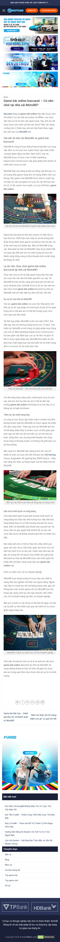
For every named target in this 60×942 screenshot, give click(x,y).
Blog (6, 97)
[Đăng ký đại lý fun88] (30, 25)
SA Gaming (50, 454)
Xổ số (7, 885)
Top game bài (11, 875)
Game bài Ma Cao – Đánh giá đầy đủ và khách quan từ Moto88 (16, 717)
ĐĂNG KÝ (32, 11)
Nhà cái (8, 865)
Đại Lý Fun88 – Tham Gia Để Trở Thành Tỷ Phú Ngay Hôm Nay (29, 825)
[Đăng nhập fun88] (30, 79)
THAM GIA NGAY (48, 11)
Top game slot (11, 880)
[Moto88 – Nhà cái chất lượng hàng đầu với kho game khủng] (15, 10)
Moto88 (23, 131)
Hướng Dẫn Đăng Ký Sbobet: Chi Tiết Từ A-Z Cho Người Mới (27, 834)
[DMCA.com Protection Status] (46, 937)
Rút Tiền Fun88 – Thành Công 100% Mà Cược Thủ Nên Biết (30, 816)
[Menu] (3, 10)
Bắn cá (8, 854)
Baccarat (8, 114)
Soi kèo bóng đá (12, 870)
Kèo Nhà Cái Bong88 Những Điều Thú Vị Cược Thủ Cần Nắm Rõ (28, 808)
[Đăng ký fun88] (30, 762)
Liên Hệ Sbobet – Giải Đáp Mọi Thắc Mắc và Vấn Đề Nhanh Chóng (28, 842)
